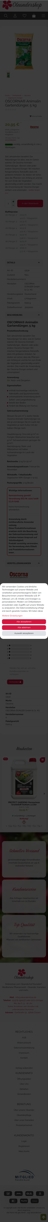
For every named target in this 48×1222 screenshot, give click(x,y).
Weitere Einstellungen (12, 616)
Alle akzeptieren (24, 621)
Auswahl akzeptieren (24, 633)
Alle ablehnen (24, 627)
